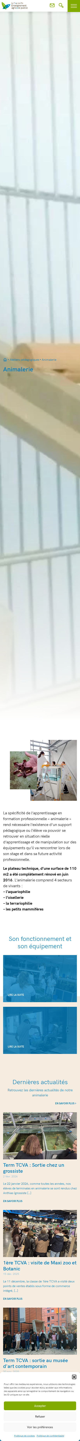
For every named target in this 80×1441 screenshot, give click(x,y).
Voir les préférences (40, 1427)
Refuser (40, 1416)
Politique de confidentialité (50, 1435)
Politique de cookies (24, 1435)
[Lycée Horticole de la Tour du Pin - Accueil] (5, 360)
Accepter (40, 1406)
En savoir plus (64, 1103)
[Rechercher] (61, 6)
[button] (74, 1377)
